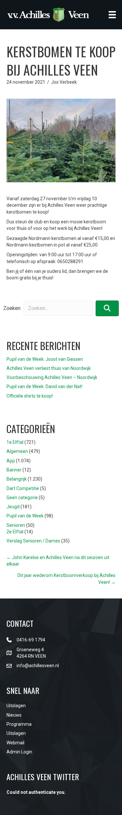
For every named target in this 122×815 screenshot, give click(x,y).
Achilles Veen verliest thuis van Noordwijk (49, 368)
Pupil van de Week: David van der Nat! (44, 386)
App (11, 460)
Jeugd (13, 506)
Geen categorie (22, 497)
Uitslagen (16, 705)
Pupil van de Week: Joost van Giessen (45, 359)
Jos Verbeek (64, 82)
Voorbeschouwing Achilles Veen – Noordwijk (52, 377)
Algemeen (17, 451)
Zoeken (11, 308)
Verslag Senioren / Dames (33, 540)
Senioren (16, 525)
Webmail (15, 742)
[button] (107, 308)
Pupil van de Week (25, 515)
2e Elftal (15, 531)
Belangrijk (17, 479)
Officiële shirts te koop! (30, 396)
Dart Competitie (23, 488)
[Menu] (112, 15)
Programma (19, 724)
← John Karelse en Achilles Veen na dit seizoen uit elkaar (58, 561)
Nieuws (14, 715)
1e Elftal (15, 442)
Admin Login (19, 751)
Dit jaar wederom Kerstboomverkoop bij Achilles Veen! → (66, 578)
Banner (14, 469)
